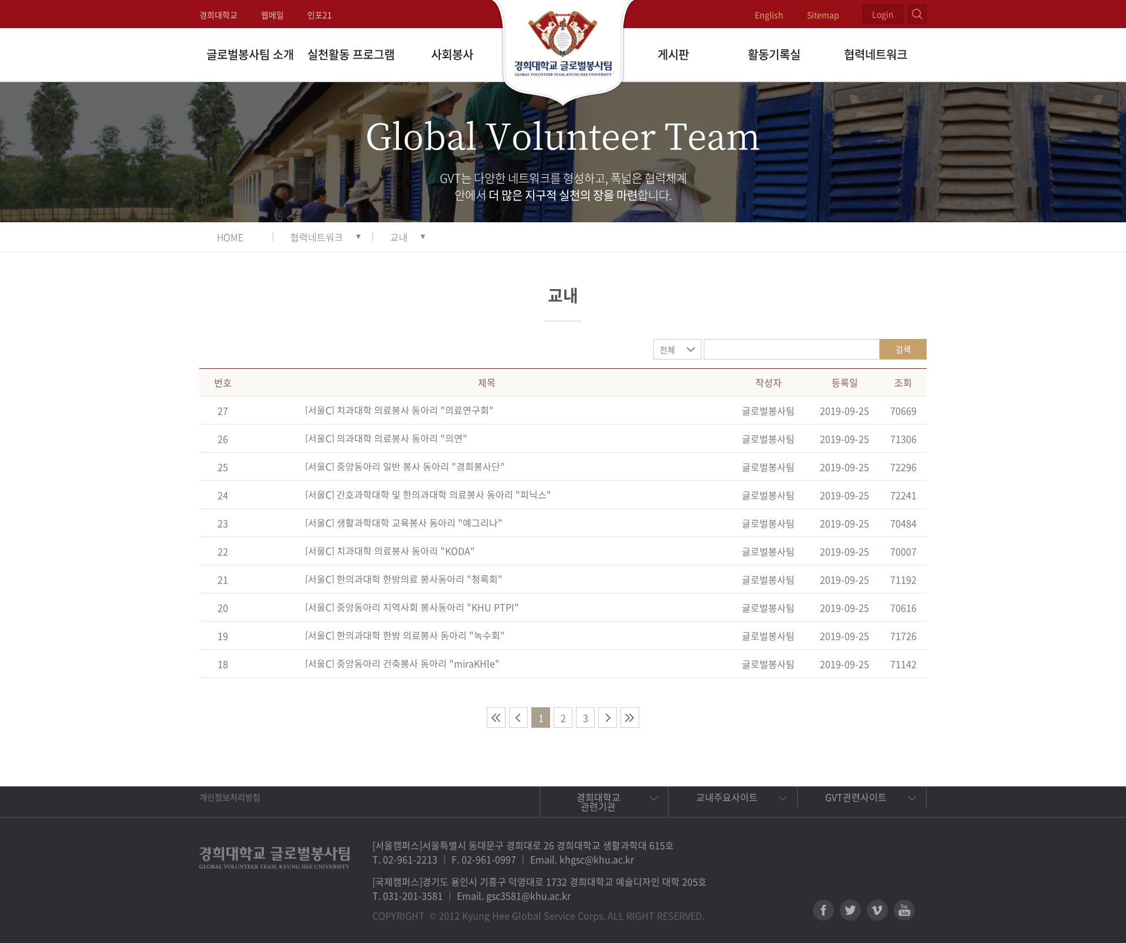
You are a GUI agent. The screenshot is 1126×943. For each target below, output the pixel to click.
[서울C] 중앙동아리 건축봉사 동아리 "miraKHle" (402, 663)
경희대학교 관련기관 (598, 801)
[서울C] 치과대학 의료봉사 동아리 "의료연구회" (399, 410)
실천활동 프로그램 (351, 54)
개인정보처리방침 (229, 797)
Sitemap (823, 15)
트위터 (850, 910)
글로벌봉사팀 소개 (250, 54)
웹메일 (272, 15)
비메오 (877, 910)
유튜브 (904, 910)
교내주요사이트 (727, 797)
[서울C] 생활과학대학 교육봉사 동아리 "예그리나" (404, 522)
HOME (230, 237)
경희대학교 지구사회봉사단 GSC (563, 54)
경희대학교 (218, 15)
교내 (399, 237)
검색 (903, 349)
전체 (667, 349)
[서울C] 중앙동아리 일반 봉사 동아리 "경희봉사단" (405, 466)
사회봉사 (452, 54)
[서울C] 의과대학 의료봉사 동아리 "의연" (386, 438)
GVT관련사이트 (856, 797)
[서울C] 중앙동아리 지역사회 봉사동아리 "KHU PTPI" (412, 607)
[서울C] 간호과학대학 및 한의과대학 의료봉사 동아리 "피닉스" (428, 494)
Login (883, 14)
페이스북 (823, 910)
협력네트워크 (875, 54)
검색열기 (917, 14)
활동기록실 (774, 54)
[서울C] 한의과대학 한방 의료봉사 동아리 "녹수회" (405, 635)
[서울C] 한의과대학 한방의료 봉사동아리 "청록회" (404, 579)
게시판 (673, 54)
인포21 (319, 15)
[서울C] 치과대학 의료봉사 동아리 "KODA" (390, 550)
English (769, 15)
